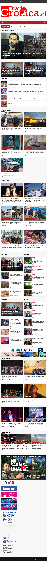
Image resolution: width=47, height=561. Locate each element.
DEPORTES (10, 83)
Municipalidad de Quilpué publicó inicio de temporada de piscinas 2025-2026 (35, 246)
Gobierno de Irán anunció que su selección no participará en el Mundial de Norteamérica (24, 84)
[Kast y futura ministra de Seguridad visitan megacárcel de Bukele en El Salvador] (5, 275)
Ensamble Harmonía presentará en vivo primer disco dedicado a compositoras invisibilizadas (11, 401)
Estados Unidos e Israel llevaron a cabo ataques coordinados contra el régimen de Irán (37, 447)
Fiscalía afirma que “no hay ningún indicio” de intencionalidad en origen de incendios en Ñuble (16, 293)
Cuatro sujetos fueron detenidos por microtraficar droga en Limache (38, 277)
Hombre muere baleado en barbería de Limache (37, 293)
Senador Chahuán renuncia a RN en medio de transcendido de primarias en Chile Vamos (38, 323)
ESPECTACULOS (5, 373)
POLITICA (33, 302)
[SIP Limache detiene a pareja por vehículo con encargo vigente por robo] (12, 165)
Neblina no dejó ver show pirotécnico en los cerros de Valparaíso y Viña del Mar (15, 341)
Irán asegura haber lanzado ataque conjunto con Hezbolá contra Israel (23, 447)
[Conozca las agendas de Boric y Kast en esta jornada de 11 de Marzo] (28, 305)
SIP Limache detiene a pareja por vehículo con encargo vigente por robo (11, 174)
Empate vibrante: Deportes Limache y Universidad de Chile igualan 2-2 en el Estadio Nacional (25, 91)
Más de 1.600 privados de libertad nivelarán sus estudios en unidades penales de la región (10, 71)
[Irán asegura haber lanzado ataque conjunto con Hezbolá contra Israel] (23, 439)
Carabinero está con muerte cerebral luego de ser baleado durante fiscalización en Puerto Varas (38, 260)
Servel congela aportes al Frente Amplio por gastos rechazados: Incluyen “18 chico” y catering (37, 331)
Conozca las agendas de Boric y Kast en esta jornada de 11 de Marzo (38, 305)
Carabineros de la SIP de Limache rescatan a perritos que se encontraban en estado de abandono (11, 152)
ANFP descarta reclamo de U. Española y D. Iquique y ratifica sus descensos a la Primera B (25, 105)
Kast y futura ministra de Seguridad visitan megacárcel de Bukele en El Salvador (16, 276)
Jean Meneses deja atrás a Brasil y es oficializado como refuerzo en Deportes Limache (24, 98)
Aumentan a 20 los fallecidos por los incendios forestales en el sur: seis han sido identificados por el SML (16, 284)
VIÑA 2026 (4, 420)
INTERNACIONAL (5, 442)
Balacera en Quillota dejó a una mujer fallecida (37, 285)
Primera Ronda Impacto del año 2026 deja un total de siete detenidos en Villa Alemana (11, 224)
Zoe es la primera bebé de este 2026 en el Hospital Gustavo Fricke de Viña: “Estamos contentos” (15, 332)
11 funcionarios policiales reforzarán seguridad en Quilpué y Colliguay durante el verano (12, 247)
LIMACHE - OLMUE (6, 51)
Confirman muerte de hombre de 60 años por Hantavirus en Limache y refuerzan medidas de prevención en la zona (34, 152)
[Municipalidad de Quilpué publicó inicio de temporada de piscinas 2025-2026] (35, 237)
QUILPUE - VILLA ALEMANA (7, 195)
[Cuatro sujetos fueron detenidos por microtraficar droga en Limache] (28, 277)
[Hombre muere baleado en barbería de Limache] (28, 293)
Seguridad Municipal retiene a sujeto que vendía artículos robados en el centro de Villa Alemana (34, 224)
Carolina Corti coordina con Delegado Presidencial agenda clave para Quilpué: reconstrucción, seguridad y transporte (11, 200)
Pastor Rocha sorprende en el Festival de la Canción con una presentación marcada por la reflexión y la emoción (12, 425)
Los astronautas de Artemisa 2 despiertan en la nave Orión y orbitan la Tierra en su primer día (8, 447)
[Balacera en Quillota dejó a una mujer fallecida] (28, 285)
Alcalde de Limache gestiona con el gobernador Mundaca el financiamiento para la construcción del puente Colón (21, 54)
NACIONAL (4, 264)
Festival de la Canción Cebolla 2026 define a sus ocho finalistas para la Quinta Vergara (34, 378)
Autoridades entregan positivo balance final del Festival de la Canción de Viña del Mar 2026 (34, 425)
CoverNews (32, 559)
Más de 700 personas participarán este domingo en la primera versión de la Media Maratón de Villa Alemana (34, 200)
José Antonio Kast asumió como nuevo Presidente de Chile (11, 267)
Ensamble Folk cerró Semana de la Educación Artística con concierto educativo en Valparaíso (10, 378)
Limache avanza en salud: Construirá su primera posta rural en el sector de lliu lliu (33, 129)
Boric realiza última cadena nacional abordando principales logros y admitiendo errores (38, 314)
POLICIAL (11, 170)
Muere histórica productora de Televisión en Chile (34, 400)
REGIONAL (4, 68)
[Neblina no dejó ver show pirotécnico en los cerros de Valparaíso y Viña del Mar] (5, 340)
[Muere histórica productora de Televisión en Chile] (35, 391)
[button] (2, 22)
